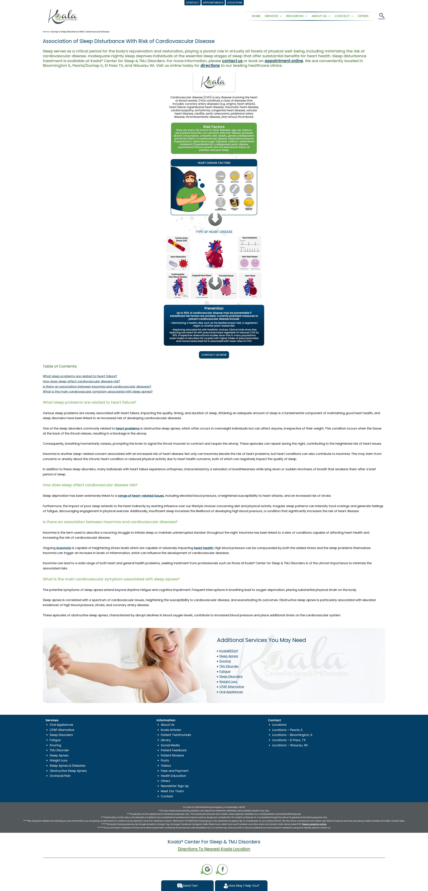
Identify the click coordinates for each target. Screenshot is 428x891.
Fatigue (55, 740)
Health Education (173, 776)
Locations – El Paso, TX (289, 740)
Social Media (170, 745)
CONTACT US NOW (214, 355)
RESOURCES (294, 16)
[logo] (63, 16)
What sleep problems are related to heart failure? (80, 376)
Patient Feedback (174, 750)
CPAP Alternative (62, 730)
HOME (256, 16)
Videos (166, 765)
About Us (167, 725)
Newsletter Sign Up (175, 786)
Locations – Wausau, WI (290, 745)
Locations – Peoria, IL (287, 730)
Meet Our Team (172, 791)
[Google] (206, 869)
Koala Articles (171, 730)
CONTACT (342, 16)
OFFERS (363, 16)
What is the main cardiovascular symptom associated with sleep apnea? (98, 391)
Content (167, 796)
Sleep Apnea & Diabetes (67, 765)
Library (166, 740)
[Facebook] (222, 869)
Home (46, 31)
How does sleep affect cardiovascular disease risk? (81, 381)
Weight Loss (59, 760)
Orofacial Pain (60, 776)
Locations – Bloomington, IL (292, 735)
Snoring (55, 745)
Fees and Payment (174, 771)
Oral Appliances (61, 725)
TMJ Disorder (59, 750)
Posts (165, 760)
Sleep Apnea (59, 755)
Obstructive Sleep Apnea (68, 771)
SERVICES (271, 16)
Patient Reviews (172, 755)
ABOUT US (319, 16)
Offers (165, 781)
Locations (279, 725)
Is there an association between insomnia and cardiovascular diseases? (97, 386)
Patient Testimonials (176, 735)
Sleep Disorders (61, 735)
